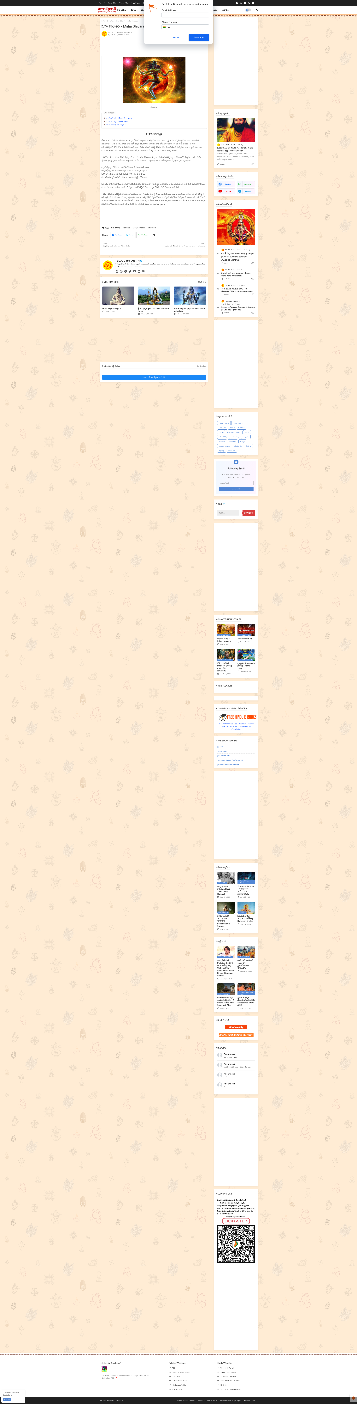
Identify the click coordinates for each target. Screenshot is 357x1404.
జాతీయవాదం (238, 446)
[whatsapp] (241, 3)
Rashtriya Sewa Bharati (181, 1372)
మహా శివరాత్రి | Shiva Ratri (117, 121)
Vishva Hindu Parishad (181, 1381)
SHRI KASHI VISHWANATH (231, 1381)
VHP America (177, 1389)
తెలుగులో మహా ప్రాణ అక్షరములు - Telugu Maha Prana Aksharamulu (235, 274)
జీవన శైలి (248, 446)
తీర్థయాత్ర (221, 450)
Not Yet (176, 37)
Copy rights (136, 3)
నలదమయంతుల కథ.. (245, 638)
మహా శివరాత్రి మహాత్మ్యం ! (116, 124)
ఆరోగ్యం (225, 10)
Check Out (6, 1394)
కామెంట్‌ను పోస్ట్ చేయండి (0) (154, 377)
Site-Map (246, 1400)
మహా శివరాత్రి (115, 227)
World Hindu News (228, 1372)
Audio (221, 747)
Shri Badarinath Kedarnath (231, 1389)
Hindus (232, 427)
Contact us (112, 3)
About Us (102, 3)
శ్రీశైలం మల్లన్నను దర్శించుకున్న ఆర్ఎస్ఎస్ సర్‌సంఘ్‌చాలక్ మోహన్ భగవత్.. (246, 1001)
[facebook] (237, 3)
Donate (192, 1400)
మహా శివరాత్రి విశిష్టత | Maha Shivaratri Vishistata (189, 309)
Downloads (223, 751)
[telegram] (245, 3)
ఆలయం (214, 10)
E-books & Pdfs (224, 755)
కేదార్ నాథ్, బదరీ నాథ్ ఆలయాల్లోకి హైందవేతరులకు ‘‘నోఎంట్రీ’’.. (245, 964)
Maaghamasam (139, 227)
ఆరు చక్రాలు (232, 441)
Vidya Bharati (177, 1376)
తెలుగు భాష (231, 450)
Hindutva (241, 427)
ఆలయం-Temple (224, 446)
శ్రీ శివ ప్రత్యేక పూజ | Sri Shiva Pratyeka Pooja (153, 309)
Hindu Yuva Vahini (179, 1385)
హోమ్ (103, 21)
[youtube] (253, 3)
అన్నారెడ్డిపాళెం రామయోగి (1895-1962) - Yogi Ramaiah (224, 890)
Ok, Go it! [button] (7, 1400)
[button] (257, 10)
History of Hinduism (234, 432)
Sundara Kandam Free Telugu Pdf (231, 760)
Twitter (131, 235)
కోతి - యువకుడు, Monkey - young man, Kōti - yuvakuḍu (224, 667)
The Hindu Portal (227, 1368)
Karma (247, 432)
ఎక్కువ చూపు (202, 282)
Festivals (126, 227)
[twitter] (130, 271)
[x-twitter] (249, 3)
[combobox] (167, 27)
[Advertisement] (169, 46)
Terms (253, 1400)
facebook (228, 184)
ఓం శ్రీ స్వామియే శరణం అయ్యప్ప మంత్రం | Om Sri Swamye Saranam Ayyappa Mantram (237, 256)
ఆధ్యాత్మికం (246, 436)
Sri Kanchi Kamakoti (228, 1376)
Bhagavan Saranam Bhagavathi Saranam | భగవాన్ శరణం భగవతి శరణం (238, 308)
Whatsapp (144, 235)
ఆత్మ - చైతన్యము (224, 436)
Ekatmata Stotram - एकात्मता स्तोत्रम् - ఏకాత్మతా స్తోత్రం (245, 890)
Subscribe (199, 37)
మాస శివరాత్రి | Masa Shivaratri (119, 118)
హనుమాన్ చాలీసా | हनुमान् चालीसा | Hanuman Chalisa (245, 918)
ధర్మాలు (133, 10)
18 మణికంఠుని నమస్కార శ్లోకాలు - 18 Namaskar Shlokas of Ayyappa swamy (237, 290)
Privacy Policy (124, 3)
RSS (173, 1368)
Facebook (118, 235)
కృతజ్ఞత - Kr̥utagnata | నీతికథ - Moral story (246, 666)
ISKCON (223, 1385)
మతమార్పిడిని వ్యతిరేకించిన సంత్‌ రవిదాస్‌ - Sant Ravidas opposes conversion (235, 149)
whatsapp (247, 184)
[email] (143, 271)
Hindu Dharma (224, 423)
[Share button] (154, 235)
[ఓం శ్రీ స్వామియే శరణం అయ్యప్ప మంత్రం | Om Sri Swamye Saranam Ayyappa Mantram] (236, 227)
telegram (247, 191)
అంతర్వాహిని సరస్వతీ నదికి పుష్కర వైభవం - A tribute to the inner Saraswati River (225, 1001)
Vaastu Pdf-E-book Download (229, 764)
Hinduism (222, 427)
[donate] (139, 271)
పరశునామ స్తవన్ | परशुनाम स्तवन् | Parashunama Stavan (223, 921)
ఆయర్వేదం (222, 441)
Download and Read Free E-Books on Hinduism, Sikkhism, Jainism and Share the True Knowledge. (236, 726)
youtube (228, 191)
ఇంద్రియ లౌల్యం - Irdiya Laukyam (224, 639)
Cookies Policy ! (225, 1400)
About (185, 1400)
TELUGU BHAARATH (127, 260)
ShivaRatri (110, 21)
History (221, 432)
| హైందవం (121, 10)
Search (248, 513)
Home (179, 1400)
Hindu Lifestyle (238, 423)
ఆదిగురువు (235, 436)
